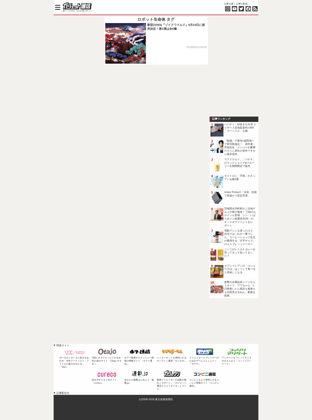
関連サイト (62, 345)
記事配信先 (62, 393)
